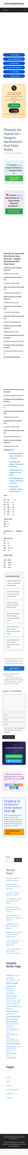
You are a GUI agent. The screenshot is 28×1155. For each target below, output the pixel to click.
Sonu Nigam (11, 1046)
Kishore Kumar (9, 675)
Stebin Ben (19, 1046)
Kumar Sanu (10, 1014)
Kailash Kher (9, 1009)
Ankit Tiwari (10, 980)
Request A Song (14, 76)
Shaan (16, 1039)
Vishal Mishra (11, 1058)
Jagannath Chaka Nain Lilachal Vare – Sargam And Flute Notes (14, 918)
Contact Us (9, 1098)
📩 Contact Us (14, 668)
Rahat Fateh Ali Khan (11, 1035)
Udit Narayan (11, 1053)
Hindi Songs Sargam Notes (12, 674)
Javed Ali (16, 1004)
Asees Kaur (9, 988)
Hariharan (19, 1000)
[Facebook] (6, 785)
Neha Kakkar (9, 1026)
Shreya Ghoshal (13, 1043)
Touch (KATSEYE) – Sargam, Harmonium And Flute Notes (14, 901)
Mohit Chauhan (11, 1022)
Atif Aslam (10, 993)
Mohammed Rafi (12, 1019)
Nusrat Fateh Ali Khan (10, 1027)
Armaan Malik (11, 986)
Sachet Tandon (10, 1039)
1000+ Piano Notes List (14, 67)
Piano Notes (14, 63)
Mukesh (8, 1024)
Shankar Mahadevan (12, 1041)
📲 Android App (14, 105)
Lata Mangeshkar (13, 1016)
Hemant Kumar (9, 1002)
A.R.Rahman (10, 975)
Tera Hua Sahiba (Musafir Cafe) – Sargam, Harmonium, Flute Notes (13, 951)
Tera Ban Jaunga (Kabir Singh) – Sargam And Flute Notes (16, 456)
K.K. (19, 1006)
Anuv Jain (17, 980)
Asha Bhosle (10, 991)
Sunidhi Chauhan (11, 1049)
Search (8, 857)
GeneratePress (15, 1146)
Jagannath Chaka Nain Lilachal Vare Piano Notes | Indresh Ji (14, 909)
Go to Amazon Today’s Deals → (13, 832)
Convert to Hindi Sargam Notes (14, 178)
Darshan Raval (11, 996)
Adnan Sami (18, 975)
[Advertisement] (14, 29)
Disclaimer (9, 1085)
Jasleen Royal (9, 1004)
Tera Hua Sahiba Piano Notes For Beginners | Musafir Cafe (12, 943)
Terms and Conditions (12, 1089)
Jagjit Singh (16, 1002)
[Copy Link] (14, 788)
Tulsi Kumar (9, 1051)
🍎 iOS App (14, 110)
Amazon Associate (16, 1137)
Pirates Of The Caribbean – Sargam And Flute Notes (15, 489)
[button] (24, 10)
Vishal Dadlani (9, 1055)
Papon (18, 1030)
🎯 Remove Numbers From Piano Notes (14, 211)
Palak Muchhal (11, 1030)
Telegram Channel (15, 761)
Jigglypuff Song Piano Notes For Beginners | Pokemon (12, 926)
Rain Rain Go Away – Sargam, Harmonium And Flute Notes (13, 886)
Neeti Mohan (15, 1024)
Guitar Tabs (14, 72)
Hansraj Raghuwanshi (11, 1000)
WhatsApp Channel (15, 756)
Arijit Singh (12, 983)
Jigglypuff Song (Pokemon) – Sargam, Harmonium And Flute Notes (14, 934)
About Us (9, 1077)
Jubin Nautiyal (12, 1006)
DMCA (8, 1081)
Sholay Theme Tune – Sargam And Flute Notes (16, 472)
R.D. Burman (8, 1032)
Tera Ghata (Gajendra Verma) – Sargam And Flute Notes (16, 480)
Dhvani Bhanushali (10, 998)
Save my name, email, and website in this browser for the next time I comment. (15, 730)
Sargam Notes (14, 55)
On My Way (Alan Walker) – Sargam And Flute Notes (16, 464)
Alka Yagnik (10, 978)
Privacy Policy (10, 1093)
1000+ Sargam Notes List (14, 59)
